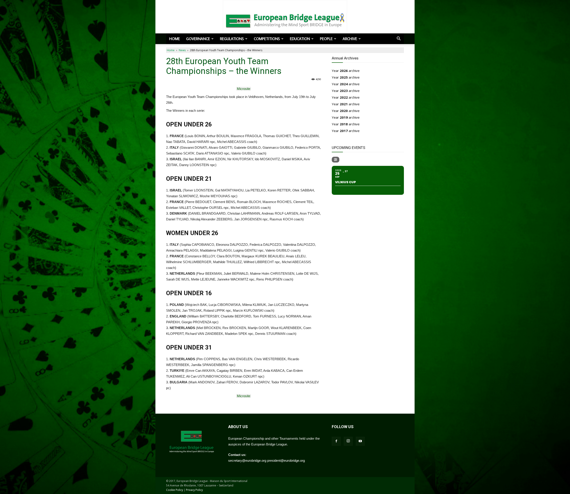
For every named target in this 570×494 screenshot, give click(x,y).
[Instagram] (348, 441)
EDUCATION (300, 38)
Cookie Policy (174, 490)
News (182, 50)
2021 (344, 104)
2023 (344, 90)
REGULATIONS (232, 38)
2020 (344, 110)
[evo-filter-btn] (335, 160)
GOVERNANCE (198, 38)
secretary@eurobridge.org (247, 460)
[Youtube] (360, 441)
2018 (344, 124)
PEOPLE (326, 38)
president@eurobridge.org (286, 460)
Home (174, 38)
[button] (398, 39)
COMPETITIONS (267, 38)
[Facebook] (336, 441)
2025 (344, 77)
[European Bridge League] (285, 20)
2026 (344, 70)
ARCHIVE (350, 38)
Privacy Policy (194, 490)
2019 (344, 117)
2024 (344, 84)
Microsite (243, 89)
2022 (344, 97)
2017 (344, 130)
